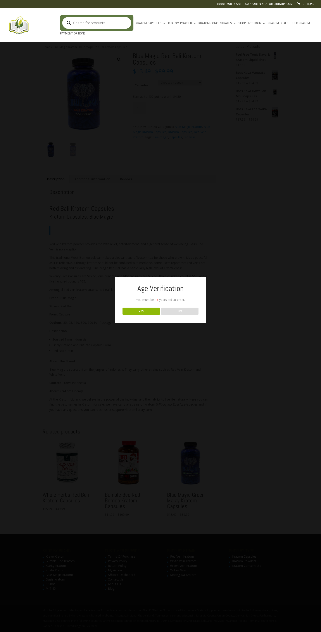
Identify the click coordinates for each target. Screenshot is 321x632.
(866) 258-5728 (229, 4)
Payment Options (73, 34)
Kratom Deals (278, 24)
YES (141, 311)
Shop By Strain (249, 24)
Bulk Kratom (300, 24)
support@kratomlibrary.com (269, 4)
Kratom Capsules (149, 24)
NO (180, 311)
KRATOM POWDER (180, 24)
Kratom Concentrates (215, 24)
